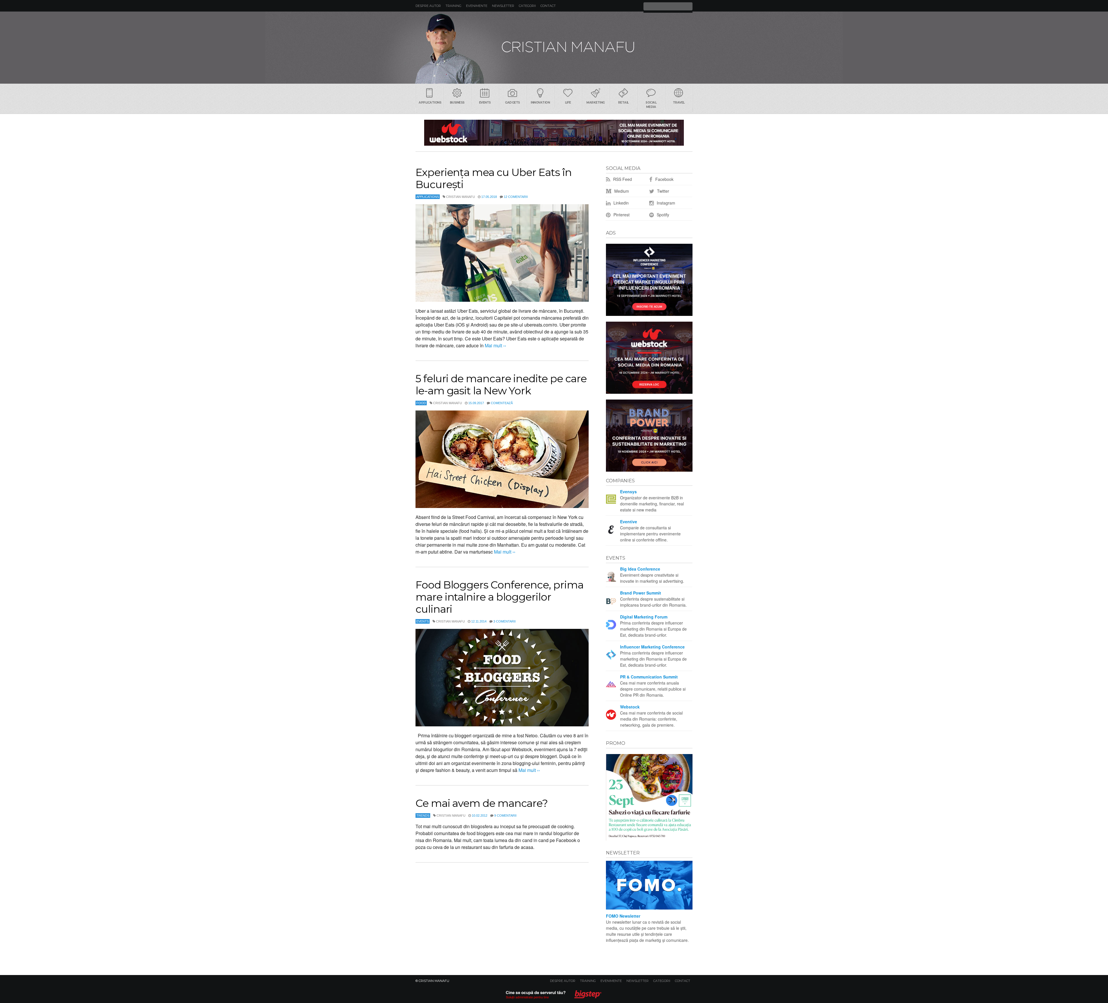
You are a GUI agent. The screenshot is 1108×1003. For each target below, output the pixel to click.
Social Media (650, 105)
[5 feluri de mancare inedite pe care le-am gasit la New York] (502, 459)
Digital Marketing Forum (643, 617)
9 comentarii (505, 815)
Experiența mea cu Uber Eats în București (493, 178)
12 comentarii (516, 196)
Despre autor (428, 6)
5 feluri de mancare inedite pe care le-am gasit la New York (501, 384)
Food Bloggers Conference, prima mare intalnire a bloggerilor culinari (499, 596)
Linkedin (620, 203)
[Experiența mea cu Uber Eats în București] (502, 253)
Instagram (665, 203)
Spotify (662, 215)
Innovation (540, 102)
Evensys (628, 491)
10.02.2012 (479, 815)
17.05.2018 (489, 196)
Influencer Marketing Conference (652, 647)
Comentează (502, 403)
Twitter (662, 191)
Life (568, 102)
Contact (548, 6)
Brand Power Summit (640, 593)
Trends (422, 815)
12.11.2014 (478, 621)
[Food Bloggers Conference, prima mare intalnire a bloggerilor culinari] (502, 677)
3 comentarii (504, 621)
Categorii (527, 6)
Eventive (628, 521)
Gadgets (512, 102)
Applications (430, 102)
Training (453, 6)
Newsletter (503, 6)
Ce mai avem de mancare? (481, 803)
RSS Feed (622, 179)
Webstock (630, 707)
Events (485, 102)
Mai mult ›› (495, 345)
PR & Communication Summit (649, 677)
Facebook (663, 179)
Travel (679, 102)
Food (421, 403)
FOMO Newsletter (623, 916)
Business (457, 102)
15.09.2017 (476, 403)
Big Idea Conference (640, 569)
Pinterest (621, 215)
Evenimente (476, 6)
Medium (621, 191)
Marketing (595, 102)
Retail (623, 102)
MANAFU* (553, 48)
